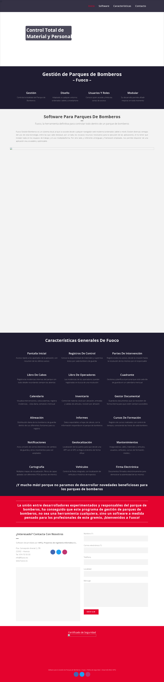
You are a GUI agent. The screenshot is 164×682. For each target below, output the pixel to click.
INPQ (114, 670)
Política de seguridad (93, 670)
